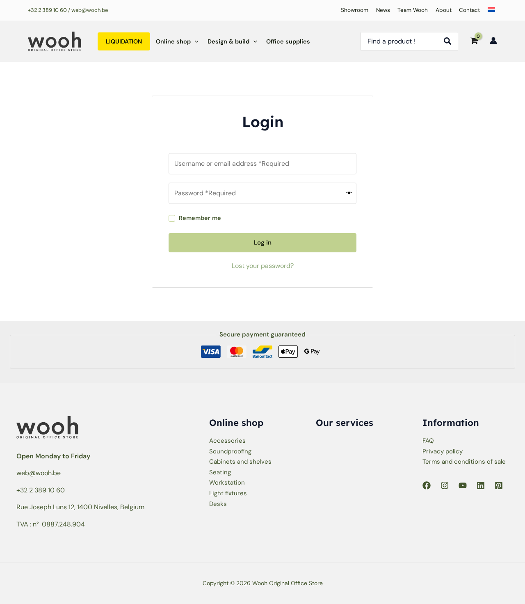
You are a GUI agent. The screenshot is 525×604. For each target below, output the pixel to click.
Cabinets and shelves (240, 462)
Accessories (227, 441)
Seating (220, 472)
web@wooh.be (38, 473)
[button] (195, 42)
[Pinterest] (499, 485)
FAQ (428, 441)
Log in (263, 242)
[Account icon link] (493, 40)
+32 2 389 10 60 (47, 10)
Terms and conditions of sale (464, 462)
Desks (218, 504)
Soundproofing (230, 451)
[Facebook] (426, 485)
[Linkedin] (481, 485)
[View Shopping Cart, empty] (474, 41)
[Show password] (349, 193)
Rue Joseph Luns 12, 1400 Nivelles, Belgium (80, 507)
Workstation (227, 482)
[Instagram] (445, 485)
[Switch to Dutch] (489, 10)
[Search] (450, 41)
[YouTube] (463, 485)
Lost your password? (263, 265)
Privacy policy (442, 451)
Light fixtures (228, 493)
